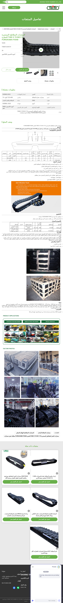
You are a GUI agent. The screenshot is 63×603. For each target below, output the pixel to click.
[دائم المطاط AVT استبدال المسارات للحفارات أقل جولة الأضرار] (44, 537)
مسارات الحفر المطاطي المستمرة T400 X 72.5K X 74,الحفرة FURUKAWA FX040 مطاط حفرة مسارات (31, 436)
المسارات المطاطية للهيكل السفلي (25, 432)
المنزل (58, 29)
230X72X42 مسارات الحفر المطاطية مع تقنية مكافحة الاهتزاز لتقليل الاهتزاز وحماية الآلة (16, 477)
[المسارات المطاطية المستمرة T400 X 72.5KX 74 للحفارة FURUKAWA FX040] (41, 50)
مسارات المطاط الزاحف (44, 432)
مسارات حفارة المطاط (43, 29)
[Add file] (59, 600)
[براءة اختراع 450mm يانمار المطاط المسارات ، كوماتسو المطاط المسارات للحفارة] (16, 500)
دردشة (14, 7)
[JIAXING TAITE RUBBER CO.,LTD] (52, 7)
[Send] (33, 600)
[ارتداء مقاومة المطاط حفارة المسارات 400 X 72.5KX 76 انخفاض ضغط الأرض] (44, 462)
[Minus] (33, 567)
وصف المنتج (27, 81)
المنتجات (52, 29)
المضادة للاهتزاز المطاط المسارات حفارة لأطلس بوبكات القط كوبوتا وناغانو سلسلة (44, 514)
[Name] (7, 2)
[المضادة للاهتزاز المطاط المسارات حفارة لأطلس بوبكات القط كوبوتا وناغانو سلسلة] (44, 499)
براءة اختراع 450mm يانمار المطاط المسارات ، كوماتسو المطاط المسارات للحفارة (16, 514)
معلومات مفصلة (49, 81)
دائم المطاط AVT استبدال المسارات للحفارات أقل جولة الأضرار (44, 552)
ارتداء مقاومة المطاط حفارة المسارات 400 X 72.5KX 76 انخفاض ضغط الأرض (44, 477)
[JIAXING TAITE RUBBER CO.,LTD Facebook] (14, 588)
